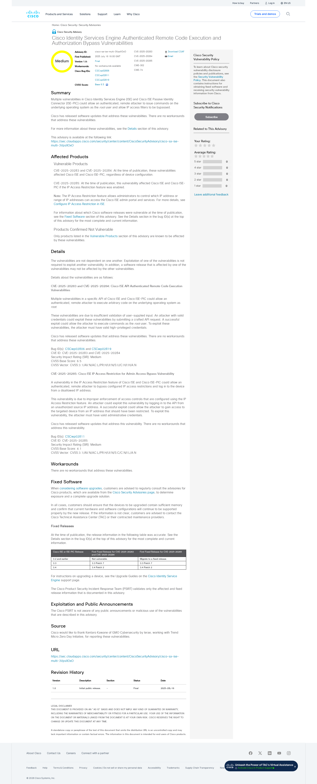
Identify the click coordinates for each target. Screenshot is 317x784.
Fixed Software (75, 216)
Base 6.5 (99, 85)
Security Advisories (90, 25)
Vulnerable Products (104, 236)
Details (132, 128)
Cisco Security (69, 25)
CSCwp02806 (102, 71)
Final (97, 61)
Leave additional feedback (211, 194)
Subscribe (211, 117)
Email (170, 56)
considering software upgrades (81, 488)
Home (56, 25)
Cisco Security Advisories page (133, 492)
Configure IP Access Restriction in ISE (79, 204)
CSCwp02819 (102, 80)
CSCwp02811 (102, 75)
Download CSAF (176, 52)
